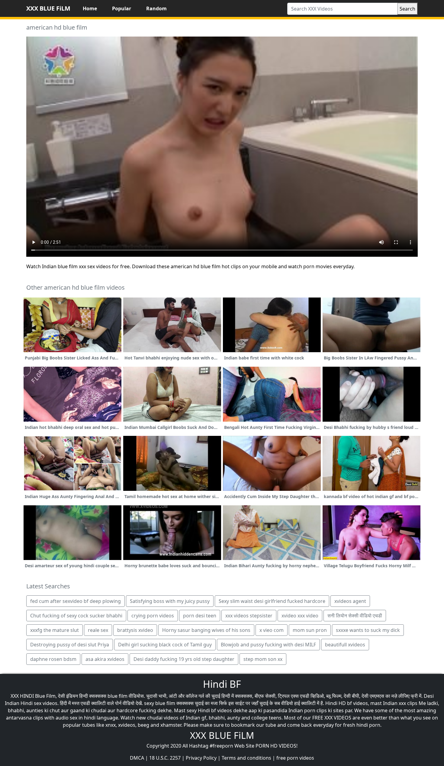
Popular (121, 8)
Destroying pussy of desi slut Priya (69, 644)
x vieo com (271, 630)
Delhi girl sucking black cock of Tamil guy (165, 644)
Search (407, 8)
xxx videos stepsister (248, 615)
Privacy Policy (201, 758)
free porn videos (295, 758)
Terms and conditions (246, 758)
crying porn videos (152, 615)
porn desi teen (199, 615)
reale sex (98, 630)
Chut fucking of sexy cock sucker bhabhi (76, 615)
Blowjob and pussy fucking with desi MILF (268, 644)
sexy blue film (159, 703)
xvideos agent (350, 601)
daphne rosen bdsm (53, 659)
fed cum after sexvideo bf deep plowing (75, 601)
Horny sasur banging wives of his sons (206, 630)
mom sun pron (310, 630)
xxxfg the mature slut (54, 630)
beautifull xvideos (345, 644)
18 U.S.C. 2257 (165, 758)
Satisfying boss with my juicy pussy (170, 601)
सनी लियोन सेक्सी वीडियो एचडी (354, 615)
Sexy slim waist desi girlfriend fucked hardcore (272, 601)
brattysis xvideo (135, 630)
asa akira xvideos (104, 659)
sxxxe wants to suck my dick (368, 630)
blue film (117, 696)
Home (90, 8)
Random (156, 8)
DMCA (137, 758)
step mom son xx (262, 659)
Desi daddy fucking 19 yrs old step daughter (184, 659)
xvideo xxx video (300, 615)
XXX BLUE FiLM (48, 8)
